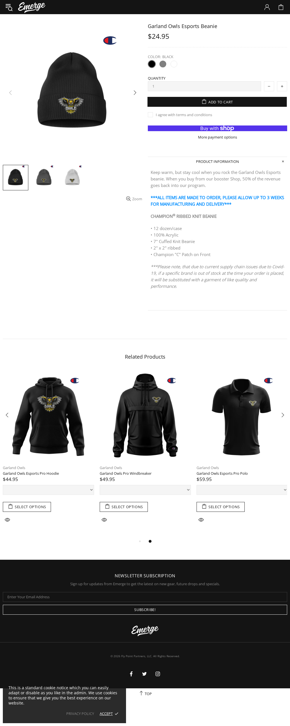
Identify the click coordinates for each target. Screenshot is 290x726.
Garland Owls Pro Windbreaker (126, 473)
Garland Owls (14, 467)
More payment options (217, 137)
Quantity (156, 78)
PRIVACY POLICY (80, 713)
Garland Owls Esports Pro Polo (222, 473)
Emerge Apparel (31, 7)
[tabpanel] (48, 454)
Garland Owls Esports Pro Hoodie (31, 473)
